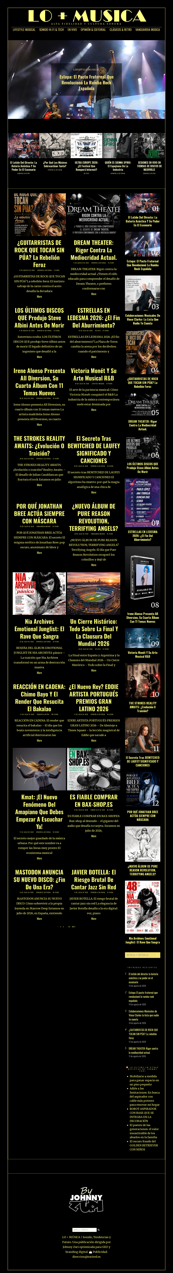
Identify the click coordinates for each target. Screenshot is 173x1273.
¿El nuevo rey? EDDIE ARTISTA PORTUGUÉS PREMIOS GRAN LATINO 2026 (94, 697)
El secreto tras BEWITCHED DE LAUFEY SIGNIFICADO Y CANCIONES (94, 449)
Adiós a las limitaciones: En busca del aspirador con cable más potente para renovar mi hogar (145, 1096)
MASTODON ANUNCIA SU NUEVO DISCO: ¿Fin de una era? (39, 879)
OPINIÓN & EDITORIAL (93, 29)
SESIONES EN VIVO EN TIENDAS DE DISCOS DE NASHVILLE (149, 166)
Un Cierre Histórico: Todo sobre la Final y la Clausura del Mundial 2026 (93, 632)
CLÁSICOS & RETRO (121, 29)
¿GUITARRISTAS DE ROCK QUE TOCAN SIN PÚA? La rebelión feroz (39, 253)
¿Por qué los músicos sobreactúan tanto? (55, 164)
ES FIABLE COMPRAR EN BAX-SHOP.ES (94, 800)
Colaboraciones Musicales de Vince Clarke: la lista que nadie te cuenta (142, 319)
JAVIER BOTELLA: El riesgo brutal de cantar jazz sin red (93, 879)
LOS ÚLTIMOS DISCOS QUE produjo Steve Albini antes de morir (39, 317)
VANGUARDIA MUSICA (147, 29)
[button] (157, 955)
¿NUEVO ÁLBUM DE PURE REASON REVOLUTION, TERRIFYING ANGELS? (93, 517)
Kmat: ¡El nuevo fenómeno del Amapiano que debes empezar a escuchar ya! (39, 812)
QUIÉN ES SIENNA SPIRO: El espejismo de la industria (118, 166)
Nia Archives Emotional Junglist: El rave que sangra (39, 628)
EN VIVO (72, 29)
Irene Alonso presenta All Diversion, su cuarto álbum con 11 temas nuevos (39, 381)
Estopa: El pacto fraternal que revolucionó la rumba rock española (87, 82)
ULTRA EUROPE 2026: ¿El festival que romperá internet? (86, 166)
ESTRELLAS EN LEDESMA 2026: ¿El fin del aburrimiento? (93, 317)
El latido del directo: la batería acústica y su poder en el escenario (23, 166)
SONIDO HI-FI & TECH (51, 29)
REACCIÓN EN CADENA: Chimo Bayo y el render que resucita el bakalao (39, 697)
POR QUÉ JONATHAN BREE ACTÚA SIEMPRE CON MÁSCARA (39, 513)
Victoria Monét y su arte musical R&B (94, 374)
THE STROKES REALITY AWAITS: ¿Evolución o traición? (39, 445)
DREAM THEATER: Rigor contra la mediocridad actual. (93, 249)
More (39, 296)
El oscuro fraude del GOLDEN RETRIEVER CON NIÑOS (144, 1145)
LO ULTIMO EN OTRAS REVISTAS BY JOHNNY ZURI (143, 1069)
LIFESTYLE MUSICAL (24, 29)
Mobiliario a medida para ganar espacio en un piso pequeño (144, 1080)
